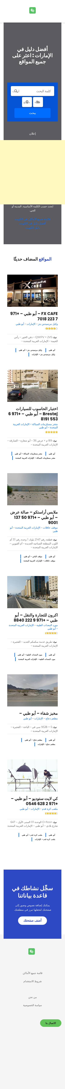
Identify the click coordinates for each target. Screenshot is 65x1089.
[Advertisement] (32, 172)
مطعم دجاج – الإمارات (46, 744)
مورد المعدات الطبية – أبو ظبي (30, 655)
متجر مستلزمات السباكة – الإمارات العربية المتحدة (35, 458)
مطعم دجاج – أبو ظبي (33, 740)
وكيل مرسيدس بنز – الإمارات (43, 354)
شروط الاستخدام (32, 981)
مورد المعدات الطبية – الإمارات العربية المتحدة (36, 659)
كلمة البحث (16, 91)
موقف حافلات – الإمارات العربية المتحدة (39, 561)
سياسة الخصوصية (32, 1005)
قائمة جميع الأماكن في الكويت (32, 219)
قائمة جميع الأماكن (32, 973)
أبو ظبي (52, 350)
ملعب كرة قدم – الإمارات (45, 839)
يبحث (32, 113)
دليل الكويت (32, 227)
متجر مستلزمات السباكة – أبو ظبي (28, 454)
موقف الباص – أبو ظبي (33, 556)
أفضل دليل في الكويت (32, 223)
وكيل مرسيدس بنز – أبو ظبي (30, 350)
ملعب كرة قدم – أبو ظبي (32, 835)
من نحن (32, 997)
